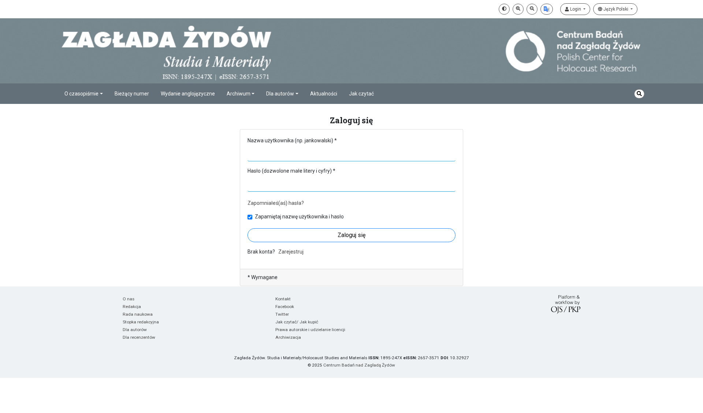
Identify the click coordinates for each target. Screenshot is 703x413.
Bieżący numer (132, 94)
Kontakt (283, 298)
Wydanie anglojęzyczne (188, 94)
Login (575, 9)
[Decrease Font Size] (532, 9)
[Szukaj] (639, 93)
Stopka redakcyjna (141, 321)
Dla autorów (135, 329)
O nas (128, 298)
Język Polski (615, 9)
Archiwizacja (288, 337)
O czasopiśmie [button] (81, 94)
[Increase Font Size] (518, 9)
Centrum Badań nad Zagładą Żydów (359, 365)
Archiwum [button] (238, 94)
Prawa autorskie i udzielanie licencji (310, 329)
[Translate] (546, 9)
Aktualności (323, 94)
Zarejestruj (291, 252)
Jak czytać (361, 94)
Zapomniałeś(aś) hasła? (276, 203)
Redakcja (132, 306)
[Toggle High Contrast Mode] (504, 9)
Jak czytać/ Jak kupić (296, 321)
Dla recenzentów (139, 337)
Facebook (284, 306)
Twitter (282, 314)
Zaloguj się (351, 235)
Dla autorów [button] (280, 94)
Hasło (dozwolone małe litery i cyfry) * (291, 171)
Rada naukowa (138, 314)
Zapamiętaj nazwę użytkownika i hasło (299, 216)
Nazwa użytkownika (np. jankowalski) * (292, 140)
